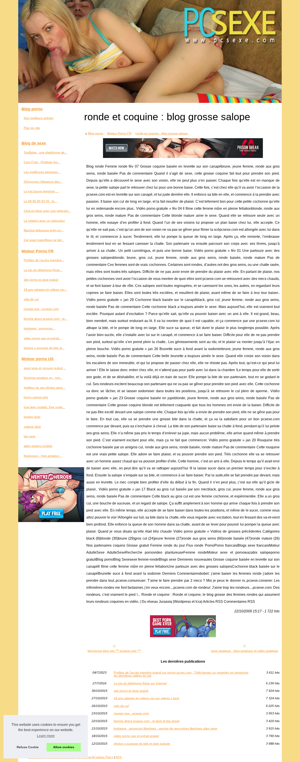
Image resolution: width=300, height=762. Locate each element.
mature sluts (32, 426)
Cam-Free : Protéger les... (42, 162)
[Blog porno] (150, 51)
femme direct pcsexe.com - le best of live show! (147, 721)
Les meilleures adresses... (42, 172)
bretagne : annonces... (39, 328)
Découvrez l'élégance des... (43, 181)
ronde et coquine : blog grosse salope (161, 133)
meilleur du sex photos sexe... (44, 387)
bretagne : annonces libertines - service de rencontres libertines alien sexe (165, 728)
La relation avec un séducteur (44, 220)
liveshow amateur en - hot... (43, 377)
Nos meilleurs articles (38, 118)
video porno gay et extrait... (43, 338)
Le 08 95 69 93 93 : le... (40, 201)
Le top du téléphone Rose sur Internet (140, 683)
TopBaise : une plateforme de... (45, 152)
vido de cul (121, 705)
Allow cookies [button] (63, 747)
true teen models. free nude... (44, 407)
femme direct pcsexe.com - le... (45, 318)
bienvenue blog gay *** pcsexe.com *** (114, 651)
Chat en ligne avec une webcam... (47, 211)
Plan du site (32, 128)
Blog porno (95, 133)
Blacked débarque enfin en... (44, 230)
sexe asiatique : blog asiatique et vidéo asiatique (244, 651)
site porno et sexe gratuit (131, 690)
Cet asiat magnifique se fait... (44, 240)
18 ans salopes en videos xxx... (45, 289)
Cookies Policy (103, 757)
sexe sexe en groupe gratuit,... (45, 368)
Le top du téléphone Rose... (43, 270)
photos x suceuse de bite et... (44, 348)
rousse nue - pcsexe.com (131, 713)
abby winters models (38, 446)
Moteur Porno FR (119, 133)
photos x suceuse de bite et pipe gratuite (142, 743)
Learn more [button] (46, 736)
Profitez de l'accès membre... (44, 260)
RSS (119, 757)
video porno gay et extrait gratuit (136, 735)
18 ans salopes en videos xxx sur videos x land (146, 698)
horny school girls (36, 397)
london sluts (32, 417)
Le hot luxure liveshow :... (41, 191)
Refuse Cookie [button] (28, 747)
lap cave (29, 436)
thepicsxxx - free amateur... (42, 456)
